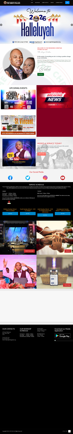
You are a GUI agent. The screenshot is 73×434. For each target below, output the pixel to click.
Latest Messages (30, 285)
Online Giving (67, 285)
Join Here (10, 213)
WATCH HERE (41, 153)
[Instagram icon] (66, 431)
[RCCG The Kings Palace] (12, 2)
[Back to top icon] (69, 431)
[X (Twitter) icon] (64, 431)
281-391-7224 (6, 337)
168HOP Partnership (29, 251)
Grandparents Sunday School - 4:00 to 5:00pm (63, 209)
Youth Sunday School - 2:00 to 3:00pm (27, 209)
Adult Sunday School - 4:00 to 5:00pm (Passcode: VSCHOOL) (45, 210)
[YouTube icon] (65, 431)
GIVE (67, 2)
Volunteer (68, 251)
